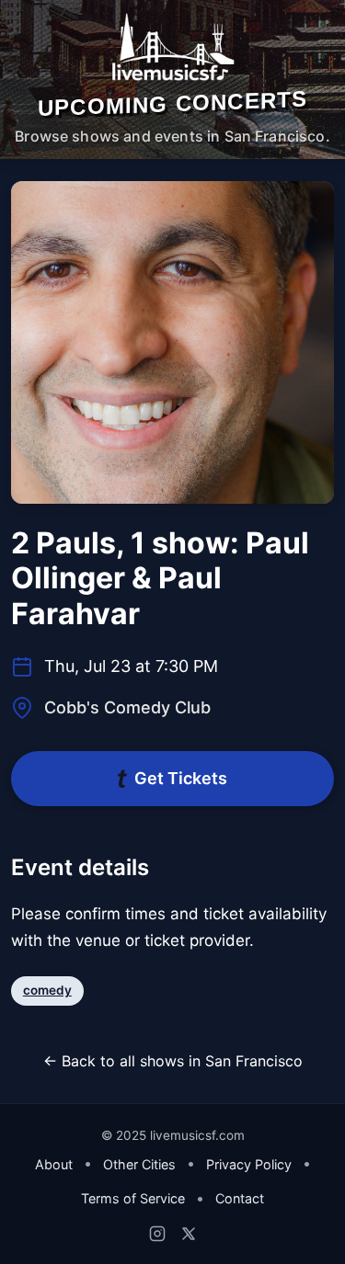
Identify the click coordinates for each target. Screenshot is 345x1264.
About (54, 1164)
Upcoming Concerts (172, 103)
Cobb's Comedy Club (127, 707)
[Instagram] (157, 1233)
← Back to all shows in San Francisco (173, 1061)
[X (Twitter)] (188, 1233)
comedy (47, 990)
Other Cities (139, 1164)
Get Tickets (180, 778)
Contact (239, 1198)
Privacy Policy (249, 1164)
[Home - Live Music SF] (172, 47)
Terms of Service (133, 1198)
